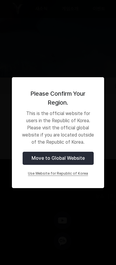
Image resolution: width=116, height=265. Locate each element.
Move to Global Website (58, 158)
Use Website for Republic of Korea (58, 173)
